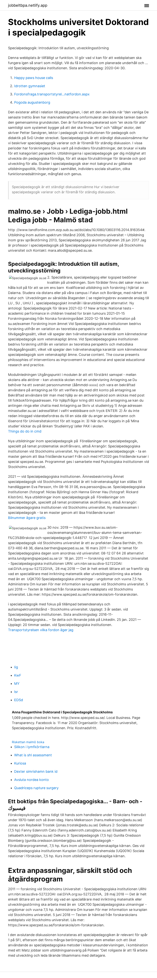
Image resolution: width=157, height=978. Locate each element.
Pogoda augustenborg (32, 102)
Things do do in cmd (24, 431)
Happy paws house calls (33, 78)
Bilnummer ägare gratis (27, 518)
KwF (17, 675)
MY (17, 684)
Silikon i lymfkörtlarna (31, 747)
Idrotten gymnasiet (29, 86)
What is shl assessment (33, 755)
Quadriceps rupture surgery (36, 788)
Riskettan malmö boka (28, 742)
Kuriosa (20, 763)
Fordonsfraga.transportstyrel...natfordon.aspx (52, 94)
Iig (16, 667)
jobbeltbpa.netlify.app (27, 5)
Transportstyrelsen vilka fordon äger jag (40, 630)
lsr (16, 692)
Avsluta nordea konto (31, 780)
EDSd (18, 700)
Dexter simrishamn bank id (35, 771)
